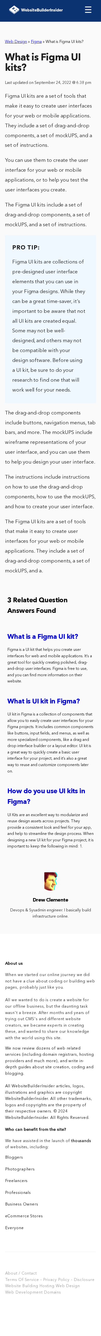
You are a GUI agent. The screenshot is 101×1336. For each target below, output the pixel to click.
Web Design (16, 42)
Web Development (24, 1293)
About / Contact (21, 1274)
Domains (52, 1293)
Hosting (46, 1286)
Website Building (21, 1286)
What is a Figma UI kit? (42, 637)
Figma (36, 42)
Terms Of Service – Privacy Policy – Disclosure (50, 1280)
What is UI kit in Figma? (43, 701)
